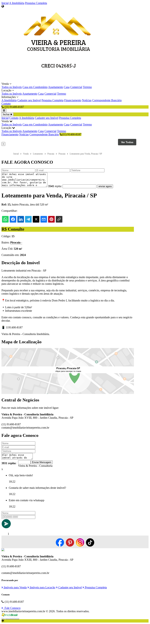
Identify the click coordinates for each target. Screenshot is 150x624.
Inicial (5, 3)
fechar (6, 114)
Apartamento (55, 87)
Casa (67, 87)
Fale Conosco (11, 608)
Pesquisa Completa (36, 3)
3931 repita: (8, 463)
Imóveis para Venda (15, 587)
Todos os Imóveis (11, 87)
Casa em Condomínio (35, 87)
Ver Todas (127, 142)
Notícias (86, 100)
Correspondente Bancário (107, 100)
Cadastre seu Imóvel (29, 100)
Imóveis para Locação (42, 587)
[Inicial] (58, 80)
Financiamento (72, 100)
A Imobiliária (16, 3)
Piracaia (16, 242)
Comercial (76, 87)
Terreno (87, 87)
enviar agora (105, 186)
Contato (6, 103)
